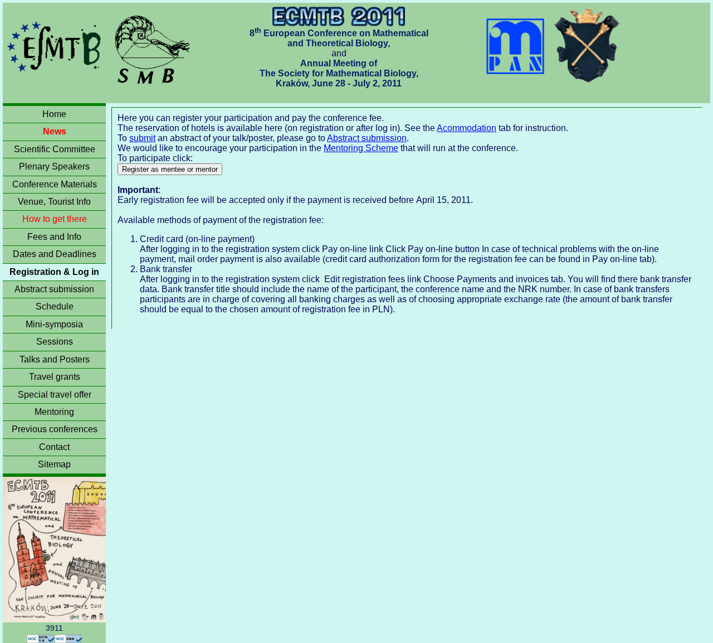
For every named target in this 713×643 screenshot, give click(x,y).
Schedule (55, 306)
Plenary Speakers (54, 166)
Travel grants (54, 376)
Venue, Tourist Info (54, 201)
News (54, 131)
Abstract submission (54, 289)
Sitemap (54, 464)
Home (54, 114)
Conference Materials (54, 184)
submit (142, 138)
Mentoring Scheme (361, 148)
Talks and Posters (54, 359)
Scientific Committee (54, 149)
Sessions (54, 341)
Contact (54, 447)
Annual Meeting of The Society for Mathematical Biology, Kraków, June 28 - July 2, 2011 (339, 73)
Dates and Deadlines (54, 254)
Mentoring (54, 412)
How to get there (54, 219)
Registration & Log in (54, 272)
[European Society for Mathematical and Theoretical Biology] (55, 45)
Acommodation (466, 128)
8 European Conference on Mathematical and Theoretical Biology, (339, 38)
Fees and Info (54, 236)
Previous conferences (54, 429)
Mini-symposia (54, 324)
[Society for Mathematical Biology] (153, 45)
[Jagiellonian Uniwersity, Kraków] (587, 45)
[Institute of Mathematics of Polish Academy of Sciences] (516, 45)
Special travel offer (54, 394)
